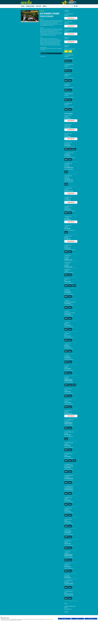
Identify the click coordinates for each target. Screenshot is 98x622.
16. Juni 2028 (67, 564)
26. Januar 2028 (68, 519)
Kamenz (66, 324)
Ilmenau (66, 444)
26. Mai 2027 (67, 278)
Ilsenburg (66, 154)
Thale (65, 390)
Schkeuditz (67, 356)
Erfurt (66, 433)
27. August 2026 (68, 115)
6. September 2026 (68, 14)
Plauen (66, 401)
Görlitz (66, 135)
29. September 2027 (69, 443)
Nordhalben (67, 291)
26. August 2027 (68, 389)
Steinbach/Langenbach (69, 302)
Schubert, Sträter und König (69, 607)
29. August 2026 (68, 133)
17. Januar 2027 (68, 216)
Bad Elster (67, 576)
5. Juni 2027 (67, 311)
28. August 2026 (68, 124)
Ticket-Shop (38, 6)
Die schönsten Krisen (68, 167)
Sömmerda (66, 477)
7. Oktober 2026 (68, 188)
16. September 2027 (69, 420)
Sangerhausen (67, 531)
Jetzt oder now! (67, 118)
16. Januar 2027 (68, 206)
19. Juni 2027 (67, 344)
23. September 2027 (69, 432)
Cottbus (66, 227)
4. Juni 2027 (67, 300)
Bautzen (66, 582)
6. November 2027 (68, 464)
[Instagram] (76, 6)
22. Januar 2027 (68, 236)
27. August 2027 (68, 400)
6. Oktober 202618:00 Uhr (68, 164)
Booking (44, 6)
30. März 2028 (67, 541)
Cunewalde (67, 421)
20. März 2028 (67, 74)
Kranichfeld (67, 126)
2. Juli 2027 (66, 366)
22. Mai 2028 (67, 84)
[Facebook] (74, 6)
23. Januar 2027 (68, 245)
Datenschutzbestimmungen (52, 616)
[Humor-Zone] (69, 2)
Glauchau (66, 218)
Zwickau (66, 509)
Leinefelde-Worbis (68, 466)
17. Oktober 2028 (68, 580)
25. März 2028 (67, 530)
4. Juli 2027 (66, 377)
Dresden (66, 117)
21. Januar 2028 (68, 497)
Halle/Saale (67, 166)
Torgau (66, 367)
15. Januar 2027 (68, 197)
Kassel (65, 455)
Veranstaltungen (30, 6)
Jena (65, 280)
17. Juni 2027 (67, 322)
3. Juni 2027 (67, 289)
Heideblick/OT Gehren (69, 313)
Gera (65, 334)
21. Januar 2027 (68, 225)
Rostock (66, 565)
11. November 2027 (68, 486)
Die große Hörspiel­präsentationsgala (68, 380)
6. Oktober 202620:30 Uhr (68, 176)
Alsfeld (66, 542)
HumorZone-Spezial (68, 260)
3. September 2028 (68, 93)
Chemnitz (66, 198)
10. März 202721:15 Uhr (67, 263)
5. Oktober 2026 (68, 21)
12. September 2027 (69, 55)
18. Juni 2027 (67, 333)
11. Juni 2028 (67, 552)
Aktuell (23, 6)
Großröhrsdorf (68, 488)
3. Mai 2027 (66, 45)
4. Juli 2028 (66, 575)
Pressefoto (43, 56)
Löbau (65, 520)
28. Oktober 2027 (68, 453)
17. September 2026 (69, 153)
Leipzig (66, 189)
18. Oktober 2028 (68, 591)
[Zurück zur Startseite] (26, 2)
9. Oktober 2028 (68, 103)
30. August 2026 (68, 142)
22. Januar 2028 (68, 508)
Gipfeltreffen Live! (68, 413)
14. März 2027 (67, 269)
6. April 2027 (67, 37)
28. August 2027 (68, 410)
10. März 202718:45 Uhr (67, 256)
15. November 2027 (68, 64)
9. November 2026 (68, 29)
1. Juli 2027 (66, 355)
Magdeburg (67, 144)
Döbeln (66, 237)
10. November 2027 (68, 475)
